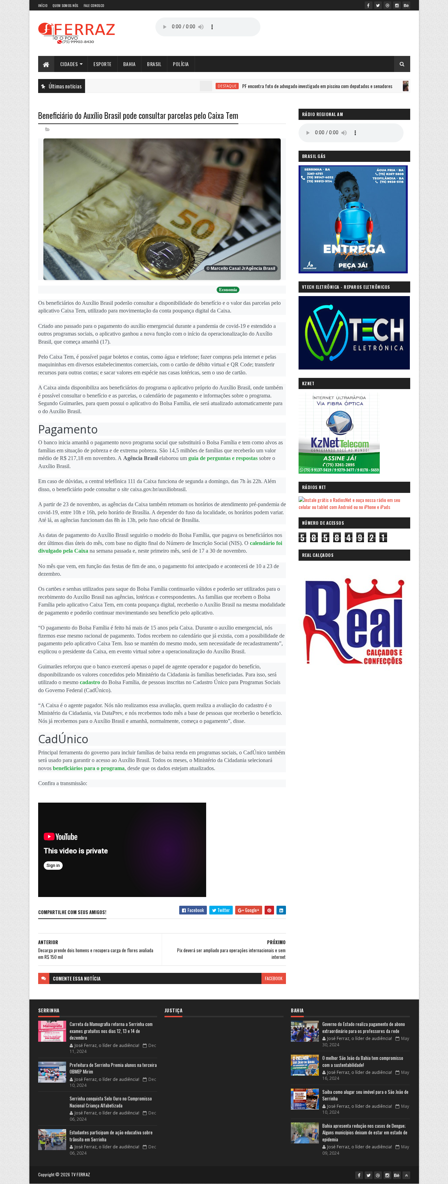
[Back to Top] (406, 1175)
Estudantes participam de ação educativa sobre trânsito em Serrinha (111, 1136)
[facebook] (368, 5)
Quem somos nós (65, 5)
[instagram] (397, 5)
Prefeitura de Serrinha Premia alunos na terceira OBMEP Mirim (113, 1068)
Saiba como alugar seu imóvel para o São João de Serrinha (365, 1095)
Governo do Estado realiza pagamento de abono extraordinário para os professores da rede (363, 1027)
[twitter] (378, 5)
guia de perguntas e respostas (223, 458)
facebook (273, 978)
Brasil (154, 63)
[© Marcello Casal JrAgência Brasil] (162, 209)
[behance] (406, 5)
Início (43, 5)
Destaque (198, 86)
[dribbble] (387, 5)
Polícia (181, 63)
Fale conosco (94, 5)
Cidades (69, 63)
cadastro (90, 682)
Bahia (129, 63)
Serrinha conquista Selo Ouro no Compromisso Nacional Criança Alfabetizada (111, 1102)
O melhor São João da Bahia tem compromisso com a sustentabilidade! (362, 1061)
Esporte (102, 63)
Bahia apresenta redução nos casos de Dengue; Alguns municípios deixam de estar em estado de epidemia (364, 1132)
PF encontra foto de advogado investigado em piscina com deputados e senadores (289, 85)
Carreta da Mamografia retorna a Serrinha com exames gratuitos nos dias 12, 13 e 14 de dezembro (111, 1030)
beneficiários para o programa (89, 768)
